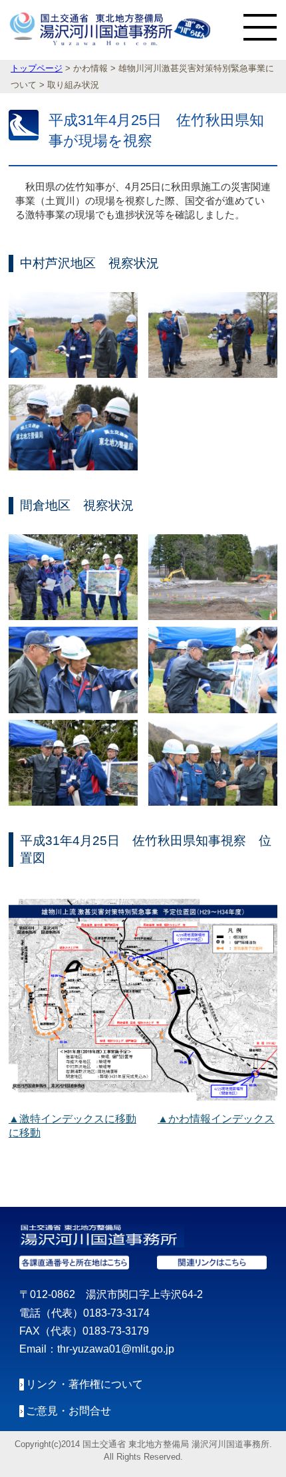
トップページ (37, 68)
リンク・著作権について (84, 1384)
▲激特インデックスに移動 (72, 1118)
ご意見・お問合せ (68, 1410)
